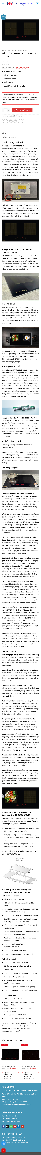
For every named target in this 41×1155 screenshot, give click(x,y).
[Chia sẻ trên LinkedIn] (22, 121)
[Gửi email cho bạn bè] (15, 121)
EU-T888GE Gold (8, 256)
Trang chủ (6, 50)
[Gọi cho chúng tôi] (11, 1126)
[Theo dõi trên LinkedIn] (18, 1126)
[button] (3, 3)
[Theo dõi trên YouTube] (22, 1126)
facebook (6, 1031)
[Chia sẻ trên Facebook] (7, 121)
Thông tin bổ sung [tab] (9, 137)
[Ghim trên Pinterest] (18, 121)
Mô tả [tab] (4, 133)
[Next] (39, 1063)
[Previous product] (7, 63)
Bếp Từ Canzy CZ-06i (8, 1066)
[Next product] (3, 63)
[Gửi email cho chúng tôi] (7, 1126)
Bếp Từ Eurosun (24, 50)
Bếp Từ (14, 50)
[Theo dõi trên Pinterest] (15, 1126)
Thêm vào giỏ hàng (22, 110)
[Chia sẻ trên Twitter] (11, 121)
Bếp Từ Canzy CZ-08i (28, 1066)
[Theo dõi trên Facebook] (3, 1126)
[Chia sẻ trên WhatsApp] (3, 121)
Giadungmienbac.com (10, 1026)
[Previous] (1, 1063)
